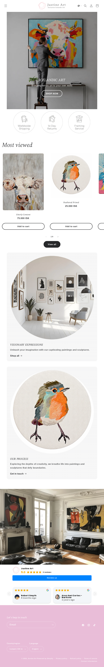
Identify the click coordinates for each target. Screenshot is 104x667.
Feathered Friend (71, 202)
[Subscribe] (52, 625)
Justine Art (27, 568)
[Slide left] (46, 237)
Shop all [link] (14, 356)
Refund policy (75, 658)
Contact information (89, 661)
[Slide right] (58, 237)
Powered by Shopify (45, 658)
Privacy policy (61, 658)
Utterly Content (23, 214)
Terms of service (90, 658)
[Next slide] (95, 594)
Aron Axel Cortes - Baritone (72, 596)
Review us (52, 577)
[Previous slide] (9, 594)
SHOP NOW (52, 93)
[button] (6, 6)
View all (52, 244)
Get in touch (17, 474)
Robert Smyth (28, 595)
